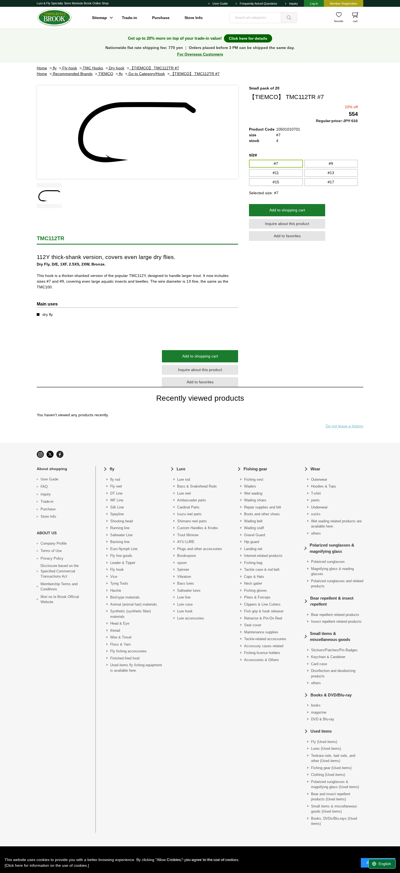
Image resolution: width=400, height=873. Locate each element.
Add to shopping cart (287, 210)
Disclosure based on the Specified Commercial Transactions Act (60, 571)
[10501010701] (49, 195)
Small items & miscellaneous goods (330, 636)
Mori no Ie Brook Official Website (60, 599)
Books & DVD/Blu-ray (331, 695)
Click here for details (248, 38)
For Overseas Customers (200, 54)
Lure (181, 469)
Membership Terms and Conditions (59, 586)
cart (355, 21)
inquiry (293, 3)
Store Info (193, 18)
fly (112, 469)
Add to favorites (287, 236)
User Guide (220, 3)
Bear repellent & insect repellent (331, 601)
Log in (314, 3)
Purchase (161, 18)
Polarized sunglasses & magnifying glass (332, 548)
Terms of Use (51, 551)
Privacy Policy (52, 558)
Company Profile (54, 543)
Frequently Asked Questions (258, 3)
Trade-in (129, 18)
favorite (338, 21)
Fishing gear (255, 469)
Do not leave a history (344, 426)
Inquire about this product (287, 223)
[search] (289, 17)
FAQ (44, 487)
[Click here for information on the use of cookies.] (47, 865)
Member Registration (343, 3)
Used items (321, 731)
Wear (315, 469)
